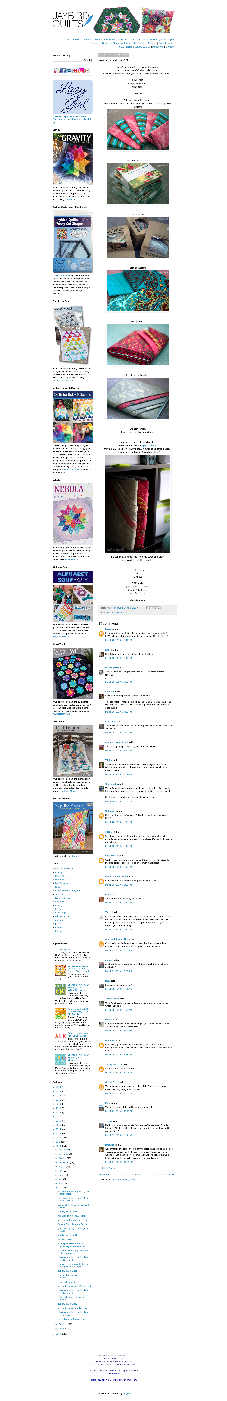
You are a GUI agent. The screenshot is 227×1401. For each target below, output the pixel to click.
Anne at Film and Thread (118, 939)
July (61, 1171)
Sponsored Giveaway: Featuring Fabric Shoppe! (78, 1057)
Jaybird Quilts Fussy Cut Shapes (155, 39)
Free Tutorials (166, 43)
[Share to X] (153, 607)
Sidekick (88, 39)
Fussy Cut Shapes (61, 275)
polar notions (149, 445)
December (64, 1149)
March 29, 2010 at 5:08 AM (118, 971)
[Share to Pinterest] (159, 607)
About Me (157, 46)
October (63, 1158)
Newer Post (104, 1174)
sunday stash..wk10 (67, 1304)
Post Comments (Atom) (123, 1179)
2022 (58, 1095)
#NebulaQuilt (71, 559)
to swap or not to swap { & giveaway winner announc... (72, 1245)
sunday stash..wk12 (67, 1235)
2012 (58, 1137)
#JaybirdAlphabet (61, 636)
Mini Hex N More (105, 39)
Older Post (171, 1174)
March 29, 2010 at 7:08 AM (118, 1030)
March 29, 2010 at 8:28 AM (118, 1054)
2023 (58, 1091)
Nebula (58, 887)
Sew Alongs (125, 46)
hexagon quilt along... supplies (73, 1216)
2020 (58, 1104)
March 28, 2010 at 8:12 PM (118, 885)
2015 (58, 1125)
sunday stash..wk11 (67, 1271)
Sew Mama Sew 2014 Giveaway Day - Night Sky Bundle (78, 1011)
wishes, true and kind (116, 742)
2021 (58, 1100)
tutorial (58, 931)
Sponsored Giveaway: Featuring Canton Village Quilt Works (78, 987)
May (61, 1179)
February (63, 1324)
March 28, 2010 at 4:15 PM (118, 712)
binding (58, 905)
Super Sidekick (125, 39)
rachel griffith (112, 667)
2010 (58, 1146)
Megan (108, 1019)
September (64, 1162)
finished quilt (61, 912)
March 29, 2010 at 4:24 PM (118, 1093)
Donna (108, 894)
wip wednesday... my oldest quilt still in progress (73, 1251)
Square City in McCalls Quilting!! (73, 1224)
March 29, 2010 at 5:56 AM (118, 1010)
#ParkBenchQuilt (66, 791)
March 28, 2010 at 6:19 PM (118, 774)
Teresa (108, 1121)
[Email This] (147, 607)
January (63, 1328)
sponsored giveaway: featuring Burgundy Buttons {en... (73, 1265)
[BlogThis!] (150, 607)
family (58, 909)
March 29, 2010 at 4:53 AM (118, 950)
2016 (58, 1121)
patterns (59, 920)
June (61, 1175)
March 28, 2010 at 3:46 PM (118, 658)
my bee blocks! (65, 1239)
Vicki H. (109, 912)
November (64, 1154)
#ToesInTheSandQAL (63, 380)
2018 (58, 1112)
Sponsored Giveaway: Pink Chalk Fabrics (78, 1034)
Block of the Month (64, 868)
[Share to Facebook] (156, 607)
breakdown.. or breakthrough (72, 1319)
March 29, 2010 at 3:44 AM (118, 929)
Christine (110, 721)
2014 (58, 1129)
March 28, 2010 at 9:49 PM (118, 902)
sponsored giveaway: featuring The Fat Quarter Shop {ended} (79, 968)
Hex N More (74, 39)
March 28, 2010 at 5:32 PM (118, 750)
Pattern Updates (147, 43)
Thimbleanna (112, 998)
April (61, 1183)
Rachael (109, 1145)
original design (62, 916)
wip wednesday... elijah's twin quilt (74, 1286)
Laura (108, 629)
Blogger (126, 1393)
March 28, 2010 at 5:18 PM (118, 732)
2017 (58, 1116)
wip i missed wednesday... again (73, 1220)
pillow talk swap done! (68, 1282)
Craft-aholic (111, 784)
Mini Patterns (61, 883)
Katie (108, 650)
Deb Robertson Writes (116, 876)
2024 (58, 1087)
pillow (58, 923)
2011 (58, 1142)
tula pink (124, 612)
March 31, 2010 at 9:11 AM (118, 1135)
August (62, 1166)
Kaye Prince (111, 855)
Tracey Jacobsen (114, 1064)
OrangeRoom (112, 1082)
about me (60, 901)
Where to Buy (142, 46)
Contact (170, 46)
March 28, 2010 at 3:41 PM (118, 640)
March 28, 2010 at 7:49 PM (118, 846)
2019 (58, 1108)
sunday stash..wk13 (67, 1211)
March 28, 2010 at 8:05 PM (118, 867)
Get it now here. (75, 856)
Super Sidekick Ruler (72, 469)
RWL (107, 981)
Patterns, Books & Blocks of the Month (113, 43)
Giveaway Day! (64, 949)
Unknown (110, 811)
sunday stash (113, 612)
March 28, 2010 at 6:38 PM (118, 801)
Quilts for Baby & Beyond (67, 890)
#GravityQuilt (71, 199)
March (62, 1187)
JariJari (109, 960)
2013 (58, 1133)
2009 (58, 1334)
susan (108, 832)
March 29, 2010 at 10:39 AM (119, 1072)
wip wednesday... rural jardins (72, 1308)
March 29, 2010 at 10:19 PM (119, 1111)
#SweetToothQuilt (61, 714)
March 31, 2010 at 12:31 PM (119, 1162)
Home (138, 1174)
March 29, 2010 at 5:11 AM (118, 989)
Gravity (58, 872)
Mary (107, 1103)
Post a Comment (110, 1168)
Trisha (108, 760)
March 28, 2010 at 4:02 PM (118, 682)
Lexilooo (110, 691)
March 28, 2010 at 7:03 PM (118, 822)
